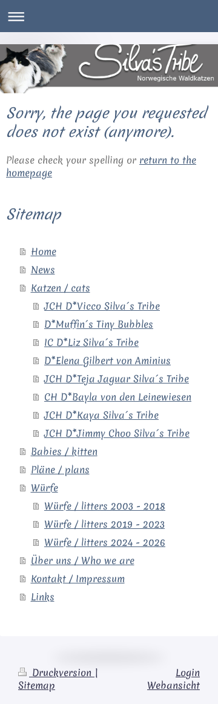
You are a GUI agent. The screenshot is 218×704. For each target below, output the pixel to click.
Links (42, 596)
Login (188, 672)
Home (43, 251)
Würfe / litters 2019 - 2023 (104, 524)
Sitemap (36, 685)
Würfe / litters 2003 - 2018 (104, 506)
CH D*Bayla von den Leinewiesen (117, 396)
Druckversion (61, 672)
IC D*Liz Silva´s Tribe (91, 342)
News (43, 269)
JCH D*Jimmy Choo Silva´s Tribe (117, 433)
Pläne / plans (60, 469)
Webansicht (173, 685)
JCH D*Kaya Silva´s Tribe (101, 415)
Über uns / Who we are (82, 560)
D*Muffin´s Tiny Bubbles (98, 324)
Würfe (44, 487)
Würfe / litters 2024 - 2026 (104, 542)
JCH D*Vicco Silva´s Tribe (102, 306)
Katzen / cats (60, 287)
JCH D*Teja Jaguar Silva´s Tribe (116, 378)
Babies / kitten (64, 451)
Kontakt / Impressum (78, 578)
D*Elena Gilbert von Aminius (107, 360)
